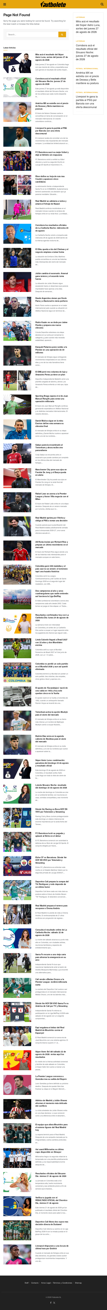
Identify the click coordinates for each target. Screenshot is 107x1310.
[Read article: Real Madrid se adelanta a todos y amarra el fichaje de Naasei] (17, 210)
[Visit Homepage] (53, 4)
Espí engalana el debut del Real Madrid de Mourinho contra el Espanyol (49, 1030)
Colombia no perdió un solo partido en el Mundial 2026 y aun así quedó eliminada (51, 666)
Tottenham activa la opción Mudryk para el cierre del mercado (51, 713)
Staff (26, 1282)
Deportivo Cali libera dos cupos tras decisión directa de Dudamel (51, 1223)
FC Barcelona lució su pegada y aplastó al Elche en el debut (50, 834)
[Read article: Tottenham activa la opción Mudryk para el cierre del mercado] (17, 721)
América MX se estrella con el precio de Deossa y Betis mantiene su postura (51, 106)
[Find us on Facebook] (50, 1302)
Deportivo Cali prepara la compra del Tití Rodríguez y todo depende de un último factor (52, 884)
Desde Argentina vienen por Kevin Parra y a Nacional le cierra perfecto (51, 299)
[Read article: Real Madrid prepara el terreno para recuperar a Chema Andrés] (17, 914)
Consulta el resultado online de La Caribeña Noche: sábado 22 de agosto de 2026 (51, 932)
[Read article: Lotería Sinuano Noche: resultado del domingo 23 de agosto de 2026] (17, 794)
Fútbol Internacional (87, 68)
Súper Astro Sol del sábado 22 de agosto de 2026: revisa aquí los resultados (50, 1054)
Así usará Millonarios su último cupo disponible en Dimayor (49, 1150)
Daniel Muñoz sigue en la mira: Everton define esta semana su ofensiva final (49, 423)
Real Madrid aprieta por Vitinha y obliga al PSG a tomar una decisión (51, 519)
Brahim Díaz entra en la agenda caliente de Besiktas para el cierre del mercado (50, 739)
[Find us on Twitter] (54, 1302)
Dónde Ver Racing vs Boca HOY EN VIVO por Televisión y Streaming (51, 810)
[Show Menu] (4, 4)
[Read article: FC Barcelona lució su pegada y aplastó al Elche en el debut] (17, 842)
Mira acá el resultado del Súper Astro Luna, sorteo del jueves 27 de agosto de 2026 (51, 57)
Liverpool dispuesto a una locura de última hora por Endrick (52, 1247)
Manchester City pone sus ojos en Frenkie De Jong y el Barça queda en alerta (51, 472)
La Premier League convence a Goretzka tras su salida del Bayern (51, 1077)
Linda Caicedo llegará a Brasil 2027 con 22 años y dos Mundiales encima (51, 642)
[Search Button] (102, 4)
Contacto (34, 1282)
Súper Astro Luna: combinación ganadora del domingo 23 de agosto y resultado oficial (52, 763)
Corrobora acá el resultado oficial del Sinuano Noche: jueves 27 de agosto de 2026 (50, 81)
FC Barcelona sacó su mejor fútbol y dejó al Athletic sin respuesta (52, 153)
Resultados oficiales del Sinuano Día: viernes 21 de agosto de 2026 (50, 1175)
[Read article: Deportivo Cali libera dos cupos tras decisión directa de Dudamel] (17, 1230)
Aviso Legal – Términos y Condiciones (56, 1282)
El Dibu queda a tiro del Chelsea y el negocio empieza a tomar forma (51, 250)
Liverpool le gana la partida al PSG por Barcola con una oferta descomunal (51, 131)
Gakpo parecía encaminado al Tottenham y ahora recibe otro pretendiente (49, 447)
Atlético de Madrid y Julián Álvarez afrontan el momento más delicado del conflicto (51, 1103)
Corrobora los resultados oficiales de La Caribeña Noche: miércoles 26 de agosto (51, 228)
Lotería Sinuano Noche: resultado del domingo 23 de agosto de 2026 (51, 786)
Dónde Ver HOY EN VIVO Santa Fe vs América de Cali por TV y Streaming (52, 1004)
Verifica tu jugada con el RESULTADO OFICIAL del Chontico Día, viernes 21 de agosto (51, 1200)
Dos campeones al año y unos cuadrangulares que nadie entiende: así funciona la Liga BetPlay (52, 593)
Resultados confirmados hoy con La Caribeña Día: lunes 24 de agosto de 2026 (52, 617)
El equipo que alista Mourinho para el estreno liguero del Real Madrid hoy (51, 1127)
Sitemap (78, 1282)
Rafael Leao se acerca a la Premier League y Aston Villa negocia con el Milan (51, 496)
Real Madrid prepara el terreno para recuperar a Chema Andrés (51, 907)
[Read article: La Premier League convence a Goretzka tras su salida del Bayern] (17, 1085)
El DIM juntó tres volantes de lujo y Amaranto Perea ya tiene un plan (51, 373)
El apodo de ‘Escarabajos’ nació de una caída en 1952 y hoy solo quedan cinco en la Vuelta (51, 690)
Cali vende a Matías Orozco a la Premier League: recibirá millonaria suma (51, 982)
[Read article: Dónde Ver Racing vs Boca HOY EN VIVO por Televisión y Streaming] (17, 818)
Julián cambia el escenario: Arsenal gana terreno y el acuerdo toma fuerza (51, 276)
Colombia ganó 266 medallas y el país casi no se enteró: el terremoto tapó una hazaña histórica (51, 569)
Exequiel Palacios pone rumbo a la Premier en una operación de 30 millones (51, 349)
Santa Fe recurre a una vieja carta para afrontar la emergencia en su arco (50, 957)
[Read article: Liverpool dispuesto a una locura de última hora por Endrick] (17, 1254)
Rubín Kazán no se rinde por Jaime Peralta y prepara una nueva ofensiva (51, 325)
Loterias (80, 17)
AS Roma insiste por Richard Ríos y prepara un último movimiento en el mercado (51, 544)
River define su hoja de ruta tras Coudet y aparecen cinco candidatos (50, 179)
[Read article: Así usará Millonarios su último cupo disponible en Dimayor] (17, 1158)
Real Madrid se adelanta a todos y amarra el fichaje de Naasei (50, 202)
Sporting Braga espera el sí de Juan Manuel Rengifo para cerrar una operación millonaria (51, 398)
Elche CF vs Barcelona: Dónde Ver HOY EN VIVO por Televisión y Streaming (51, 860)
